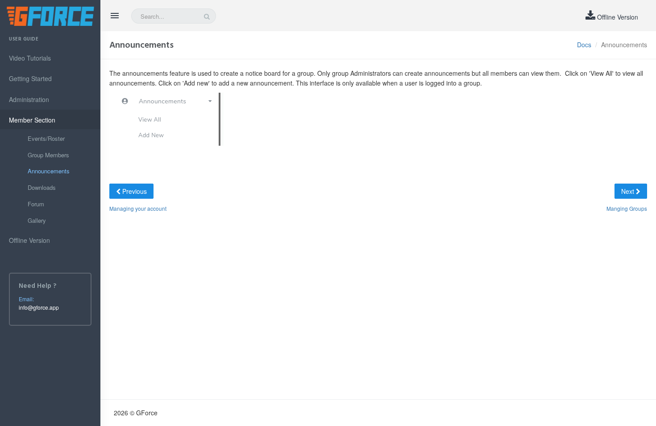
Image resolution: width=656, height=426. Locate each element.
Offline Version (616, 16)
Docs (584, 44)
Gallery (37, 220)
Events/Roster (46, 138)
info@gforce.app (39, 307)
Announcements (49, 171)
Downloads (42, 187)
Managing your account (137, 208)
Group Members (48, 155)
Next (628, 191)
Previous (133, 191)
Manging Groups (626, 208)
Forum (36, 204)
